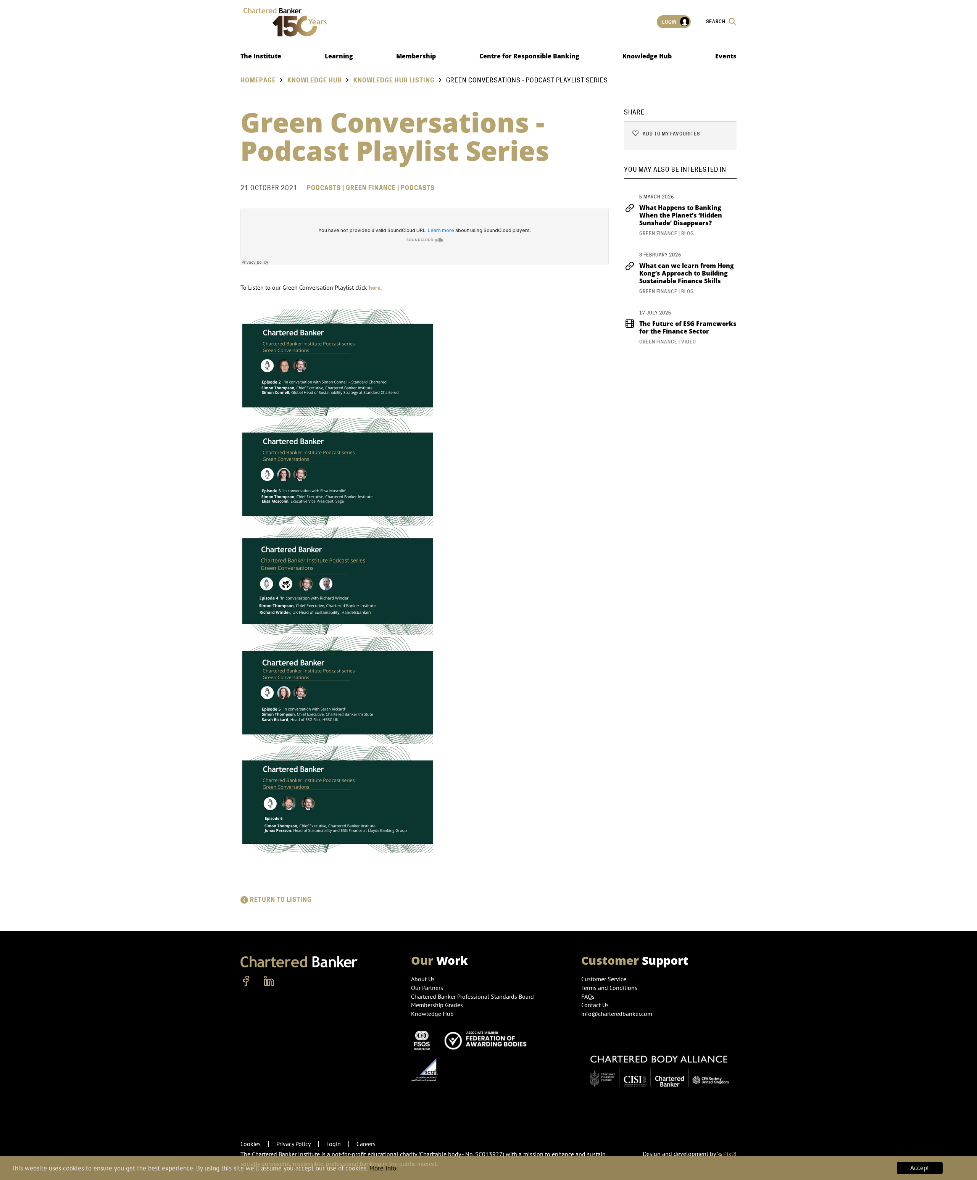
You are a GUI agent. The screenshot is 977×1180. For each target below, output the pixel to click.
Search (716, 21)
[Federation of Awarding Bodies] (487, 1039)
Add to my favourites (671, 134)
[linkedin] (269, 981)
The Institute (260, 56)
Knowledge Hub (647, 56)
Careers (366, 1144)
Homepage (258, 80)
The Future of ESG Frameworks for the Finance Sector (688, 327)
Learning (339, 56)
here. (376, 287)
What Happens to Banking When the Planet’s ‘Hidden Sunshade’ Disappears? (680, 215)
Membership (416, 56)
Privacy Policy (293, 1144)
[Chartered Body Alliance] (659, 1067)
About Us (423, 979)
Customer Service (603, 979)
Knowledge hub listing (394, 80)
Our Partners (427, 987)
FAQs (588, 996)
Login (670, 22)
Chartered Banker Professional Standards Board (472, 996)
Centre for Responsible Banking (529, 56)
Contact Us (595, 1005)
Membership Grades (437, 1005)
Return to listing (281, 899)
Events (726, 56)
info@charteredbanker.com (616, 1013)
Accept (919, 1168)
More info (382, 1168)
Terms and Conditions (609, 987)
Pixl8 (729, 1153)
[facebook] (246, 981)
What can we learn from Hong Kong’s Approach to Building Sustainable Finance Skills (686, 273)
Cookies (250, 1144)
